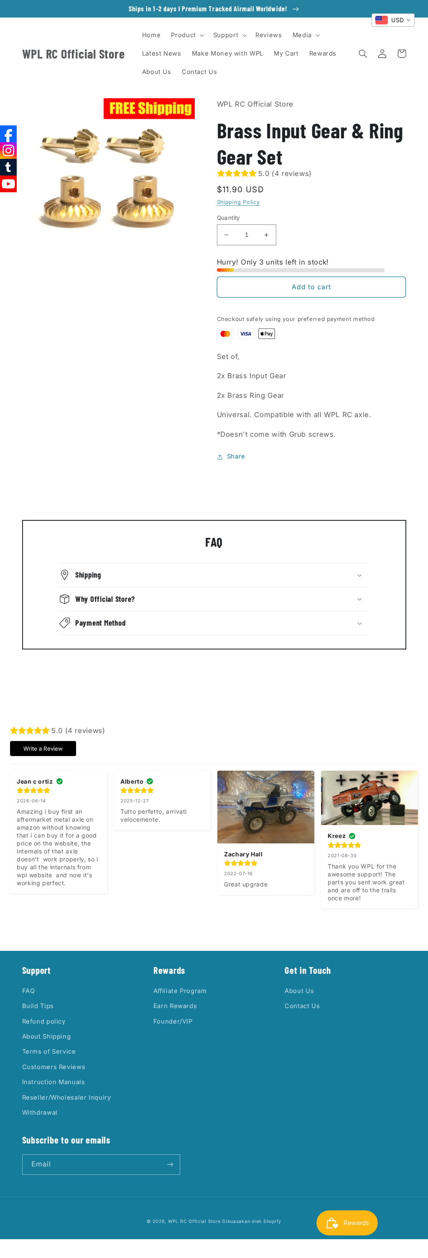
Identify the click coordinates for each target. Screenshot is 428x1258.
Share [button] (236, 456)
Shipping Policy (238, 202)
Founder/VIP (173, 1021)
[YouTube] (8, 184)
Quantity (228, 217)
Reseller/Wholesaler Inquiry (66, 1097)
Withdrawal (40, 1112)
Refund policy (44, 1021)
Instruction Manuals (53, 1082)
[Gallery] (108, 173)
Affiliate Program (180, 991)
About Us (299, 991)
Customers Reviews (54, 1067)
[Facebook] (8, 133)
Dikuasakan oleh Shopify (251, 1221)
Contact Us (302, 1006)
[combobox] (393, 20)
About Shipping (46, 1036)
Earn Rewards (175, 1006)
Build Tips (38, 1006)
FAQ (28, 991)
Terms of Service (49, 1051)
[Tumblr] (8, 167)
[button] (187, 35)
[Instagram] (8, 150)
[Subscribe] (169, 1164)
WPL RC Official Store (194, 1221)
